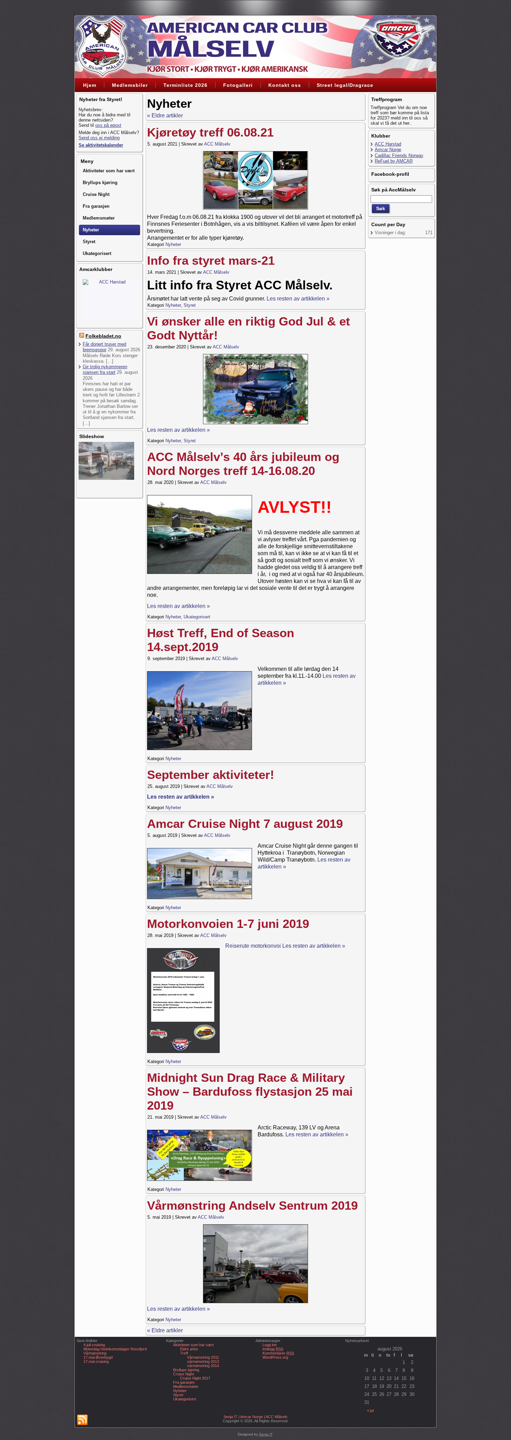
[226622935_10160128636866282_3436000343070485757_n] (255, 180)
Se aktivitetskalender (101, 145)
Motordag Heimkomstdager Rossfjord (115, 1349)
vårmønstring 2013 (203, 1361)
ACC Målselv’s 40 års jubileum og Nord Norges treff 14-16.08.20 (243, 463)
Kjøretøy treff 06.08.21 (210, 132)
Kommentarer (278, 1353)
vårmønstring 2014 (203, 1366)
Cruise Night (183, 1374)
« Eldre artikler (165, 115)
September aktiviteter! (210, 774)
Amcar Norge (388, 149)
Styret (190, 305)
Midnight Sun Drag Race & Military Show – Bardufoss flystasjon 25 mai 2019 (250, 1091)
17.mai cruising (96, 1361)
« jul (370, 1410)
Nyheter (173, 244)
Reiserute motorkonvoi (253, 946)
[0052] (255, 1263)
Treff (184, 1353)
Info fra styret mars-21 (211, 260)
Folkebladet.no (103, 336)
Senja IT (230, 1417)
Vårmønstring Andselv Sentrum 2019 (252, 1205)
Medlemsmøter (185, 1386)
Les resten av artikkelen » (298, 299)
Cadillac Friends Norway (109, 282)
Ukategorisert (197, 616)
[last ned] (255, 389)
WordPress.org (275, 1357)
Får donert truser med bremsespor (104, 347)
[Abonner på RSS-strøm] (81, 336)
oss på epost (108, 125)
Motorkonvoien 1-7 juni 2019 (228, 923)
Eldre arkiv (189, 1349)
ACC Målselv (217, 144)
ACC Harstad (388, 144)
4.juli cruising (94, 1345)
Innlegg (272, 1349)
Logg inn (269, 1345)
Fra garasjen (184, 1382)
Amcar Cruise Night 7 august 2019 (245, 823)
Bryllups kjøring (186, 1370)
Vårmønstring (94, 1353)
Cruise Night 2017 (195, 1378)
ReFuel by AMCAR (394, 161)
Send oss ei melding (99, 137)
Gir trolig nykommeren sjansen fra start (105, 369)
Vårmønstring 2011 (203, 1357)
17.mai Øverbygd (98, 1357)
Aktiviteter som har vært (193, 1345)
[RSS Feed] (82, 1420)
